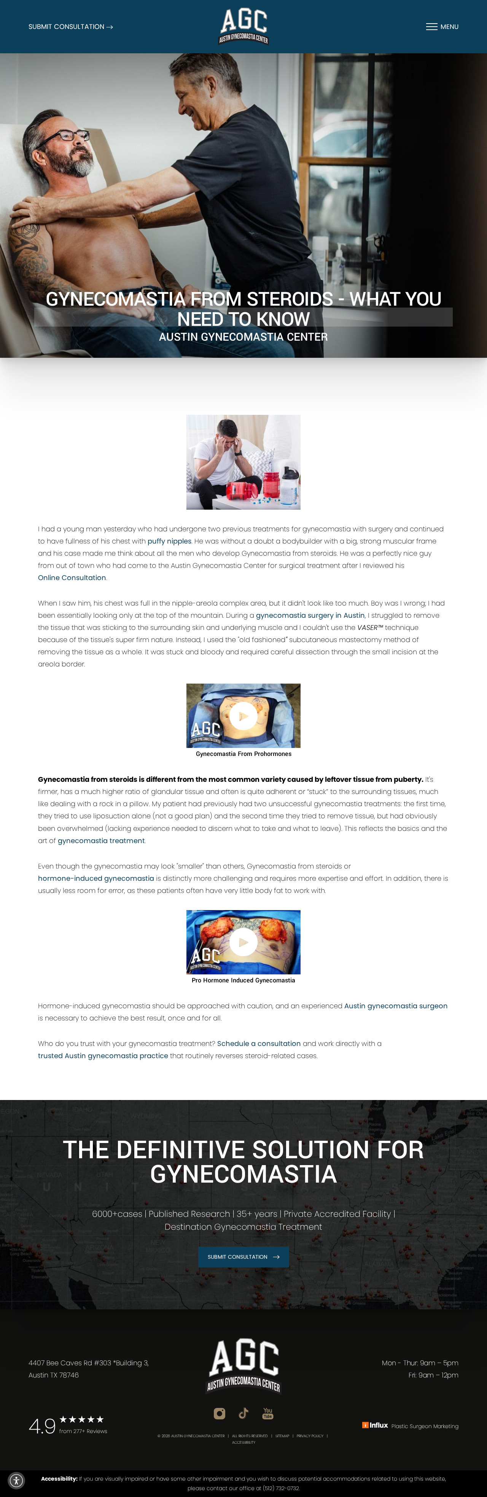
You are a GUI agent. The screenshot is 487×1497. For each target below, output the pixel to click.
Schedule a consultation (259, 1043)
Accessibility (243, 1442)
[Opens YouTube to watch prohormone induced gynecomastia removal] (243, 942)
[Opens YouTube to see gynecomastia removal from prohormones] (243, 716)
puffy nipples (169, 541)
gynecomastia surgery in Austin (310, 615)
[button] (16, 1480)
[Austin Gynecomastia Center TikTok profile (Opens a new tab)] (244, 1413)
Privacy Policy (310, 1435)
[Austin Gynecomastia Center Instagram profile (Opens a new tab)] (219, 1413)
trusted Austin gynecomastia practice (103, 1055)
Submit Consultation (237, 1257)
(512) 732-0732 (281, 1488)
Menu (449, 26)
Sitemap (282, 1435)
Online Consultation (72, 577)
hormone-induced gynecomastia (96, 878)
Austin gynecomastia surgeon (396, 1006)
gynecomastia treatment (101, 840)
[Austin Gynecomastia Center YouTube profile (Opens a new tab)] (267, 1413)
